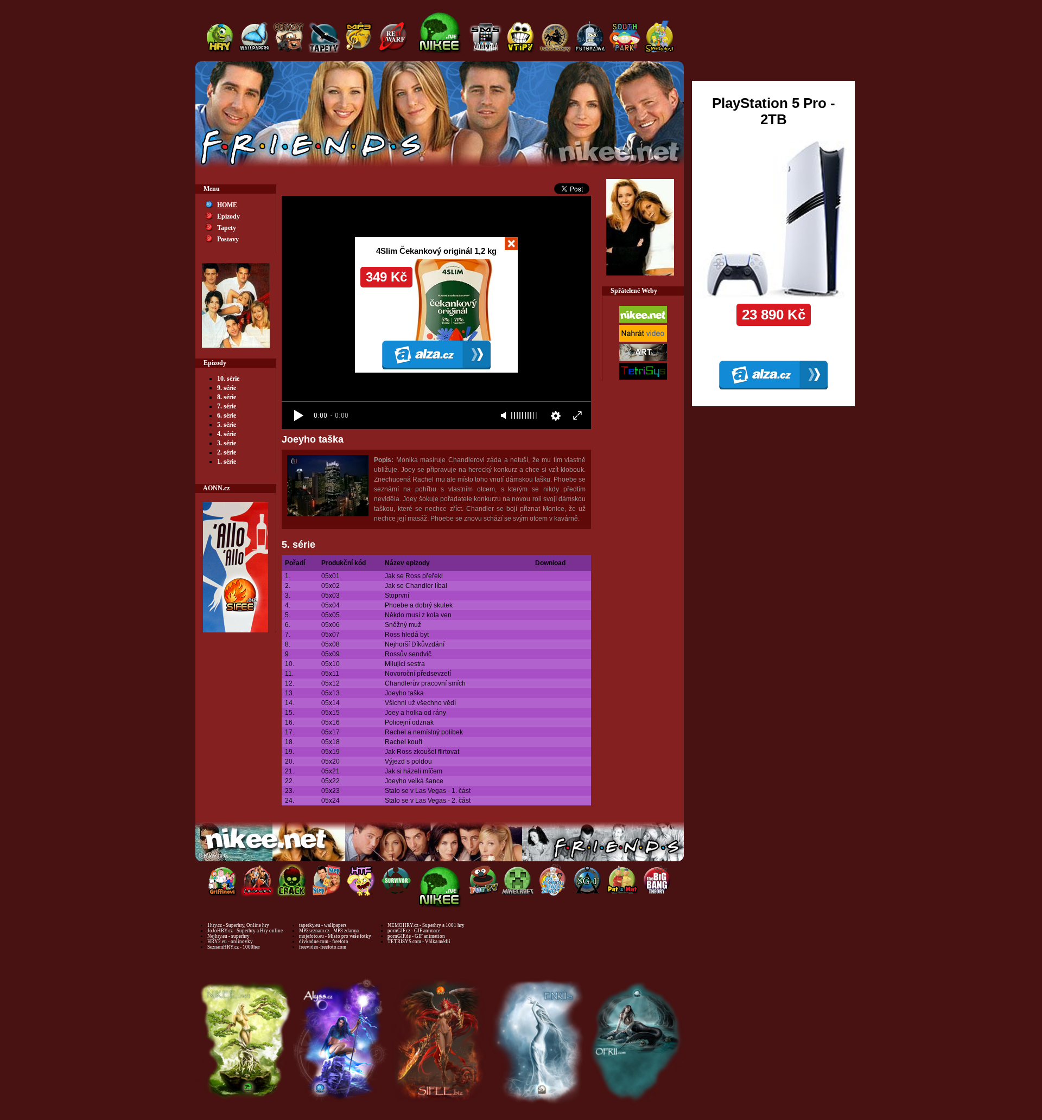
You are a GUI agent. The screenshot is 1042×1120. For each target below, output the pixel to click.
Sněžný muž (403, 625)
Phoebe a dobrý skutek (419, 605)
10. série (228, 378)
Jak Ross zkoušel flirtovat (422, 752)
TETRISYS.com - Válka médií (418, 941)
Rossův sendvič (408, 654)
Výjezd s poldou (408, 761)
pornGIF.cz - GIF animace (413, 930)
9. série (226, 388)
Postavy (228, 239)
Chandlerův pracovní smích (425, 683)
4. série (226, 434)
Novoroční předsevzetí (418, 673)
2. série (226, 452)
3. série (226, 443)
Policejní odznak (409, 722)
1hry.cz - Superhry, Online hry (238, 925)
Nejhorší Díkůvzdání (414, 644)
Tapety (226, 228)
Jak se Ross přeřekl (414, 576)
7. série (226, 406)
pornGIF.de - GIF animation (416, 936)
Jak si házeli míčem (413, 771)
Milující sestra (405, 664)
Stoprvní (397, 595)
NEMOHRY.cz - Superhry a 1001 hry (426, 925)
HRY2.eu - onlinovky (230, 941)
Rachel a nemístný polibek (424, 732)
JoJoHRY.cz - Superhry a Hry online (245, 930)
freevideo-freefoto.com (322, 947)
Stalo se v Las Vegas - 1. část (428, 791)
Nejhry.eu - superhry (228, 936)
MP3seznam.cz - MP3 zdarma (329, 930)
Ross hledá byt (407, 634)
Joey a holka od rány (415, 712)
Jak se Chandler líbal (416, 586)
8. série (226, 397)
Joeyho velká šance (414, 781)
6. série (226, 415)
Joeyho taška (404, 693)
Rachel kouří (403, 742)
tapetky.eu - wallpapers (323, 925)
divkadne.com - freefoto (323, 941)
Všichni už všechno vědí (420, 703)
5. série (226, 424)
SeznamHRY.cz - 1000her (233, 947)
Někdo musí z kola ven (418, 615)
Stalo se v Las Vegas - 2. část (428, 800)
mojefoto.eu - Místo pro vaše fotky (335, 936)
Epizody (228, 216)
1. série (226, 461)
